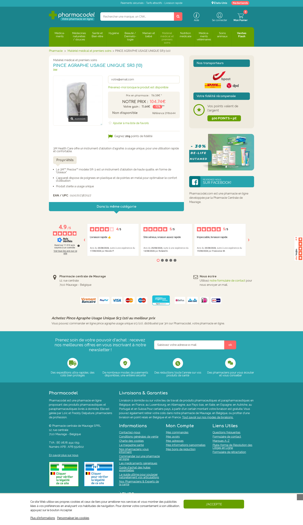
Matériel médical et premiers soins (90, 50)
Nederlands (240, 3)
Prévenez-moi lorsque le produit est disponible (138, 87)
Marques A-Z (221, 441)
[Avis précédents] (84, 239)
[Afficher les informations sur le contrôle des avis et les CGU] (78, 245)
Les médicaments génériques (138, 463)
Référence (158, 113)
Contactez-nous (129, 432)
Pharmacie (56, 50)
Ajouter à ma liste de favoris (130, 123)
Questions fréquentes (226, 432)
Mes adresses (175, 441)
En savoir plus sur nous (63, 455)
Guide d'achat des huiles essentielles (134, 469)
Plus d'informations (42, 518)
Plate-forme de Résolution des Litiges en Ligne (232, 446)
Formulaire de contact (227, 436)
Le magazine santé (131, 445)
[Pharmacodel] (72, 16)
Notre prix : (135, 102)
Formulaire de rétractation (229, 452)
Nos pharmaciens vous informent (134, 451)
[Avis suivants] (248, 239)
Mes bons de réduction (181, 449)
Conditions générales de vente (138, 436)
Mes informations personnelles (186, 445)
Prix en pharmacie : (138, 95)
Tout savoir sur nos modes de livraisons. (207, 417)
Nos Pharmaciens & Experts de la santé (139, 483)
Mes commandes (177, 432)
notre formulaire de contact (227, 280)
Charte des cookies (131, 441)
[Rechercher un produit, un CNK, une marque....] (178, 16)
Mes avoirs (173, 436)
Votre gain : (131, 106)
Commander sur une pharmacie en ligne (139, 458)
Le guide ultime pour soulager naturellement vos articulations (139, 476)
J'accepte (214, 504)
